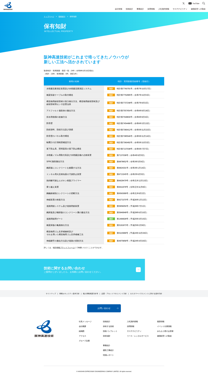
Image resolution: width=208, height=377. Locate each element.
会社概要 (82, 326)
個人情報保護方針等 (90, 294)
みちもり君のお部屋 (165, 331)
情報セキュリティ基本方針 (69, 294)
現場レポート (108, 355)
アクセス (82, 336)
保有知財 (106, 336)
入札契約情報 (163, 9)
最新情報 (160, 321)
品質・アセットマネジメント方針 (114, 294)
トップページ (49, 17)
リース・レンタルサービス (138, 336)
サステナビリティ (180, 9)
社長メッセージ (85, 321)
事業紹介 (140, 9)
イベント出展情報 (164, 326)
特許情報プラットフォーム (64, 248)
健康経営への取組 (198, 9)
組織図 (81, 331)
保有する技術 (108, 326)
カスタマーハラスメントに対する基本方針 (146, 294)
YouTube (195, 3)
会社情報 (118, 9)
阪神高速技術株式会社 (8, 6)
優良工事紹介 (108, 350)
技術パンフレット (110, 331)
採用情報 (151, 9)
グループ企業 (84, 341)
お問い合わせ (104, 308)
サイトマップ (51, 294)
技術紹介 (129, 9)
